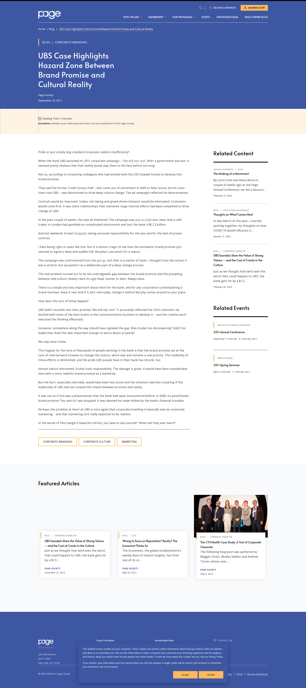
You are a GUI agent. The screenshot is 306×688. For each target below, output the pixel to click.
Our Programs (182, 17)
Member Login (256, 7)
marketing (129, 442)
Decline (211, 674)
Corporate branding (57, 442)
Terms (239, 674)
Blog (52, 29)
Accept (185, 674)
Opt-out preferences (257, 674)
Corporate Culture (97, 442)
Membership (155, 17)
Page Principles (105, 640)
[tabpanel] (75, 537)
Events (206, 17)
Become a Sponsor (225, 7)
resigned (80, 233)
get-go (101, 260)
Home (41, 29)
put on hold (143, 220)
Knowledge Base (227, 17)
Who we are (131, 17)
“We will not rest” (134, 161)
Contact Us (225, 640)
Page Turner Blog (256, 17)
